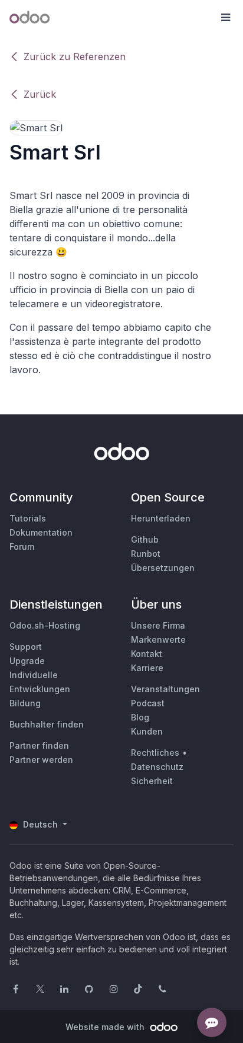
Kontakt (146, 654)
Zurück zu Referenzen (75, 56)
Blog (140, 717)
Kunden (147, 731)
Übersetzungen (163, 568)
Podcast (148, 703)
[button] (225, 17)
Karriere (147, 668)
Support (25, 647)
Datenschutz (157, 767)
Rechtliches (155, 753)
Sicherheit (152, 781)
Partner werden (41, 760)
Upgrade (27, 661)
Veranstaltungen (165, 689)
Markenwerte (158, 640)
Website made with (106, 1027)
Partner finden (39, 745)
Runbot (145, 554)
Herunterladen (161, 518)
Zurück (40, 94)
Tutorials (27, 518)
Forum (21, 547)
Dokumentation (41, 532)
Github (145, 539)
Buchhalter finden (46, 724)
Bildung (25, 703)
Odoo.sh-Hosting (44, 625)
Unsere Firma (158, 625)
